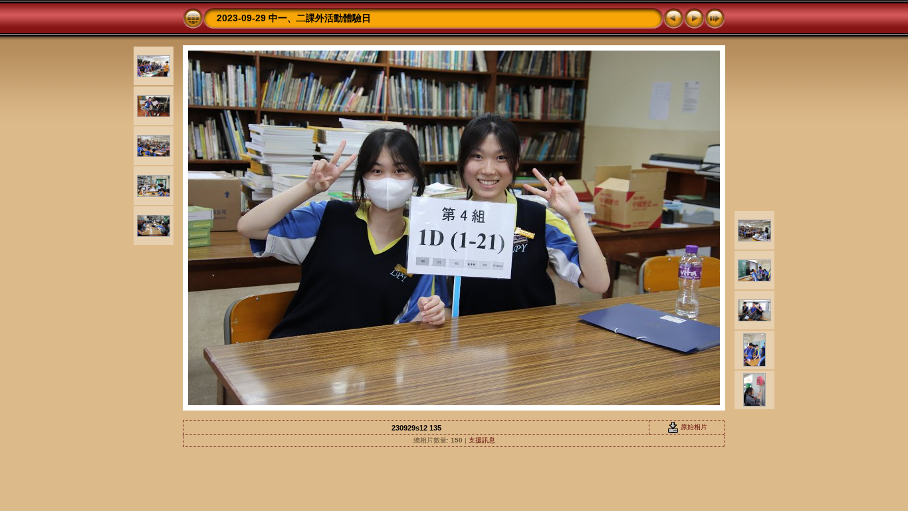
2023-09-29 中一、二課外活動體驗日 (294, 18)
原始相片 (693, 426)
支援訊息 (482, 440)
